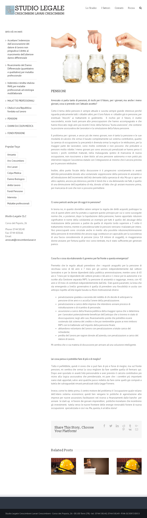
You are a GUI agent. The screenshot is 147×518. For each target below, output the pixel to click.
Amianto (11, 154)
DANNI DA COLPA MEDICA (20, 126)
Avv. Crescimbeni (15, 160)
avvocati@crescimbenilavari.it (20, 239)
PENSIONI (12, 118)
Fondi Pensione (15, 191)
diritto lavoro (13, 185)
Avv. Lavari (12, 166)
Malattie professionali (18, 203)
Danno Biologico (16, 179)
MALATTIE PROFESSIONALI (21, 100)
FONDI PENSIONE (16, 133)
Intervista (11, 197)
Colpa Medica (14, 173)
